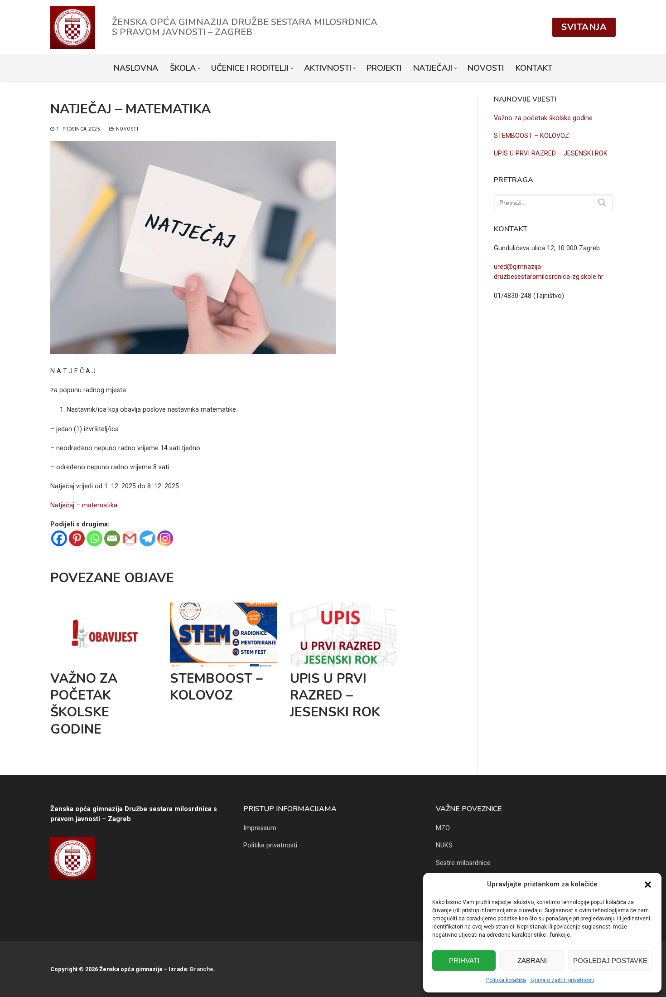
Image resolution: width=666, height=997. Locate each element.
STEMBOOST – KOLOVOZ (216, 687)
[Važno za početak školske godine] (103, 634)
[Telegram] (147, 538)
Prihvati (464, 960)
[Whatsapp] (94, 538)
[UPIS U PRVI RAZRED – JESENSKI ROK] (343, 634)
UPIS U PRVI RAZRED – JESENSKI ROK (335, 695)
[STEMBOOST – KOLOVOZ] (223, 634)
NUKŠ (444, 845)
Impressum (259, 828)
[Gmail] (130, 538)
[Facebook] (59, 538)
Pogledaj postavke (610, 960)
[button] (647, 884)
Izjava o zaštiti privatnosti (562, 980)
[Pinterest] (77, 538)
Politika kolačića (506, 980)
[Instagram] (165, 538)
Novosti (126, 129)
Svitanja (584, 27)
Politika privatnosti (270, 845)
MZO (443, 828)
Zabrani (532, 960)
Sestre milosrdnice (463, 863)
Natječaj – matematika (83, 505)
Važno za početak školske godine (83, 704)
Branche (201, 969)
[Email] (112, 538)
